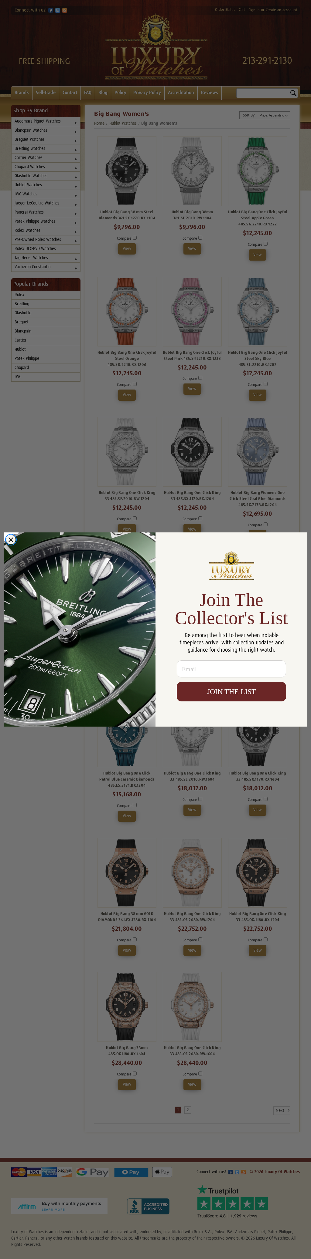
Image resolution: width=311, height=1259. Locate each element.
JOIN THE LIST (231, 692)
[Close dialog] (11, 540)
